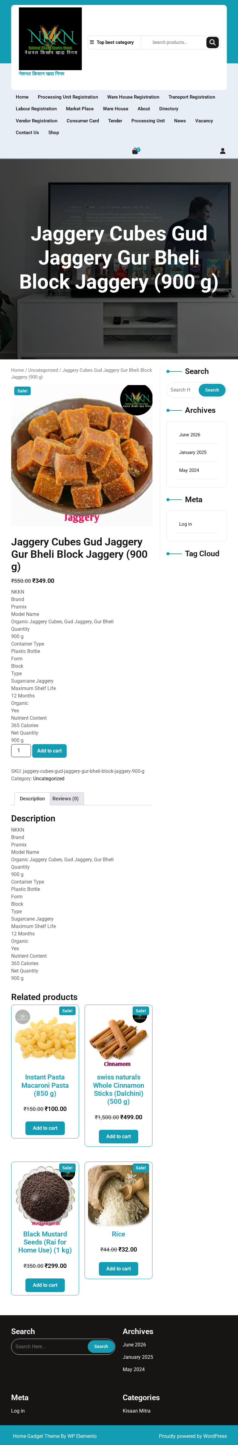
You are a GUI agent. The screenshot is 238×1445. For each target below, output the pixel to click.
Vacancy (204, 121)
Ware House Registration (133, 97)
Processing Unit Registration (68, 97)
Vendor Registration (36, 121)
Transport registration (192, 97)
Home (22, 97)
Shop (53, 132)
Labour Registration (36, 109)
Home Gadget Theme (37, 1436)
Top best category (114, 42)
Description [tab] (32, 799)
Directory (168, 109)
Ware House (115, 109)
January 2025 (192, 452)
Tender (115, 121)
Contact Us (27, 132)
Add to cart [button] (45, 1128)
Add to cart (49, 751)
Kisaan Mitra (137, 1411)
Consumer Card (83, 121)
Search (212, 42)
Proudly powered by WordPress (193, 1436)
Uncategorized (43, 370)
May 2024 (189, 470)
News (180, 121)
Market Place (80, 109)
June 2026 (189, 435)
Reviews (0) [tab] (65, 799)
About (144, 109)
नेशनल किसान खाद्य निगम (41, 74)
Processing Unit (148, 121)
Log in (185, 524)
